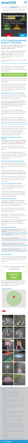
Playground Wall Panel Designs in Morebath (13, 420)
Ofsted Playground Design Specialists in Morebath (14, 425)
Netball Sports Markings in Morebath (11, 392)
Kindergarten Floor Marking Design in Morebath (14, 404)
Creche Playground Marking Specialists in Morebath (12, 407)
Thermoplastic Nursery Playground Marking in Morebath (13, 402)
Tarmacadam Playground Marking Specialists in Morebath (14, 432)
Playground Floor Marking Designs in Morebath (13, 434)
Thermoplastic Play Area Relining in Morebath (13, 437)
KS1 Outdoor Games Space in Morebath (12, 422)
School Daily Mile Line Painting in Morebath (13, 427)
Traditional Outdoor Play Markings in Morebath (13, 415)
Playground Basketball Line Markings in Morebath (14, 397)
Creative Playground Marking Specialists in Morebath (12, 413)
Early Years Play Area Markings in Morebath (13, 405)
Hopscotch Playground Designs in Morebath (13, 411)
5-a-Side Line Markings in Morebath (11, 394)
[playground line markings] (9, 3)
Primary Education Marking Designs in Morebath (14, 399)
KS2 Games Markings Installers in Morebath (13, 424)
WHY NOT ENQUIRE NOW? (14, 75)
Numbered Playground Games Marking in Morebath (12, 417)
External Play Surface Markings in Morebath (13, 430)
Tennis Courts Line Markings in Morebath (12, 391)
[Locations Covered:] (1, 2)
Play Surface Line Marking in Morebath (11, 388)
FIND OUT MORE (14, 276)
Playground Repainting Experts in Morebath (13, 438)
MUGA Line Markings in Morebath (10, 395)
